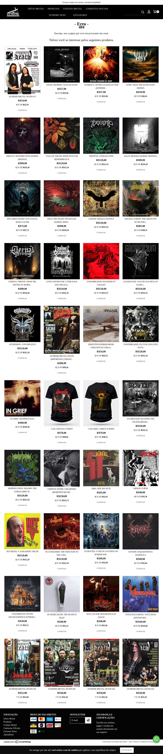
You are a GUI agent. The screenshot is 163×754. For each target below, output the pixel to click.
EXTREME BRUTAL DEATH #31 (22, 96)
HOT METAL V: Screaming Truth (22, 551)
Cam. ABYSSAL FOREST (62, 429)
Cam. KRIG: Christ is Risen (101, 429)
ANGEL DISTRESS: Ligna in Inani (62, 85)
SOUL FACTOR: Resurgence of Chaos (101, 615)
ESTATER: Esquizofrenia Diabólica (140, 553)
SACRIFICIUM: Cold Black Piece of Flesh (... (140, 283)
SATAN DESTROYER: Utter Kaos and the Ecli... (61, 283)
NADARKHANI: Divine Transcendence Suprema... (22, 615)
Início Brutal (36, 9)
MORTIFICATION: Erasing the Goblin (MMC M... (22, 490)
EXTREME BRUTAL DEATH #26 (140, 689)
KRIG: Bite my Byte (101, 488)
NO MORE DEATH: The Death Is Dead (62, 616)
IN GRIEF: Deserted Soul (22, 419)
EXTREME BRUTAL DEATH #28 (101, 689)
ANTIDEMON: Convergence (22, 344)
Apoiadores (80, 15)
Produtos (53, 9)
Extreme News (57, 15)
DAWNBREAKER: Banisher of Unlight (101, 283)
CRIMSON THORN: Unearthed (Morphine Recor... (61, 490)
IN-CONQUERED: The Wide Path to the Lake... (61, 553)
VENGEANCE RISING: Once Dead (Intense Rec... (140, 616)
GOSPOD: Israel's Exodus (101, 219)
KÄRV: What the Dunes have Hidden (140, 86)
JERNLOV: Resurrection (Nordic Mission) (22, 157)
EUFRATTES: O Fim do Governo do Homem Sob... (101, 553)
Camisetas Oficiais (97, 9)
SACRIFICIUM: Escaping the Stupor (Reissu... (140, 420)
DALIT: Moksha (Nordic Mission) (140, 156)
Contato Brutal (72, 9)
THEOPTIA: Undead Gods (101, 156)
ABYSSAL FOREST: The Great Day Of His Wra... (140, 220)
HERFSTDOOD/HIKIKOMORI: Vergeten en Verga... (101, 346)
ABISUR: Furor (140, 488)
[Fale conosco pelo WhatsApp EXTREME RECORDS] (156, 739)
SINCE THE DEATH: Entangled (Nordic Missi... (61, 220)
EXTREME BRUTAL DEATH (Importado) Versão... (62, 357)
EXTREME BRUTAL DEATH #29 (61, 689)
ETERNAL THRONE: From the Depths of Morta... (22, 283)
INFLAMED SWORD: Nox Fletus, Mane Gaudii (22, 220)
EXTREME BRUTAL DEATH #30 (22, 689)
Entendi (127, 750)
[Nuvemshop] (17, 743)
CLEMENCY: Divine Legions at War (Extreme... (101, 86)
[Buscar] (142, 12)
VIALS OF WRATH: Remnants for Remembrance (62, 157)
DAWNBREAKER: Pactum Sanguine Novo (141, 346)
